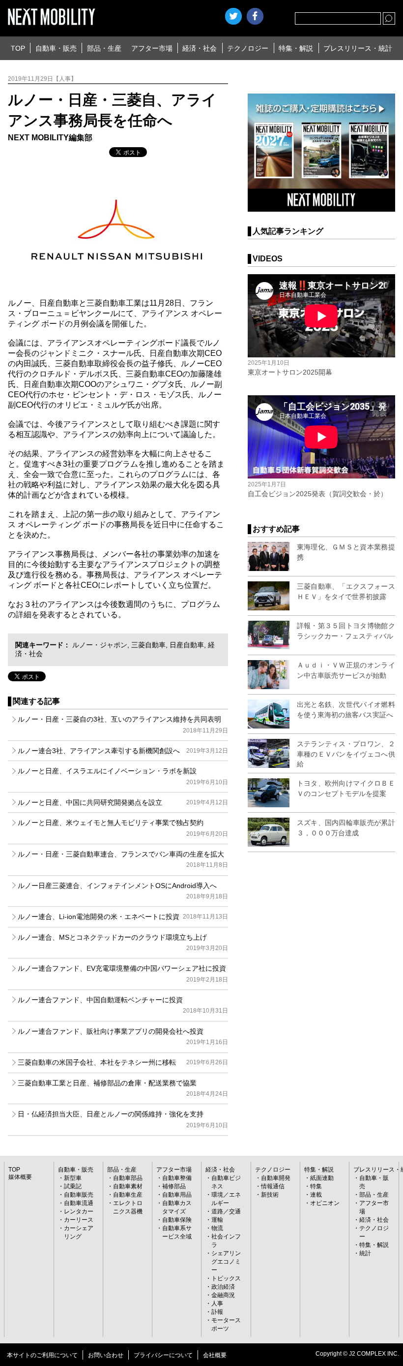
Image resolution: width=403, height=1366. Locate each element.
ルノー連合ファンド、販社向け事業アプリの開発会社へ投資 (123, 1036)
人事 (217, 1303)
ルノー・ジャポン (99, 645)
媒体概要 (20, 1177)
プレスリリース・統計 (357, 48)
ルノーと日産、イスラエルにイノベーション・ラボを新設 (123, 776)
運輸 (217, 1219)
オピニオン (325, 1203)
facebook (255, 16)
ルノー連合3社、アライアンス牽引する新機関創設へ (123, 751)
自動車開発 (275, 1178)
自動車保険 (177, 1219)
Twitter (233, 16)
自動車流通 (78, 1203)
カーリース (78, 1219)
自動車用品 (177, 1194)
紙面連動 (322, 1178)
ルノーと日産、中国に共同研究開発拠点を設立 (123, 802)
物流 (217, 1228)
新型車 (73, 1178)
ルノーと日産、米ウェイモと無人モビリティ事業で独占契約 (123, 828)
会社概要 (215, 1355)
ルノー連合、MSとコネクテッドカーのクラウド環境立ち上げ (123, 942)
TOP (18, 48)
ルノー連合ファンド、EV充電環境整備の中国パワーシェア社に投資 (123, 973)
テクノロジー (247, 48)
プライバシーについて (163, 1355)
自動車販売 (78, 1194)
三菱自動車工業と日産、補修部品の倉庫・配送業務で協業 (123, 1088)
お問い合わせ (105, 1355)
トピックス (226, 1278)
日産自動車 (187, 645)
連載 (316, 1194)
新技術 (270, 1194)
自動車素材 (128, 1186)
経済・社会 (199, 48)
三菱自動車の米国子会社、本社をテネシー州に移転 (123, 1062)
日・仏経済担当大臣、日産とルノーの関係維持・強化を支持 (123, 1119)
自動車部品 (128, 1178)
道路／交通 (226, 1211)
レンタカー (78, 1211)
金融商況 (223, 1295)
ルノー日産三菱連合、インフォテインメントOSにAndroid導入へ (123, 891)
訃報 (217, 1311)
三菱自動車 (148, 645)
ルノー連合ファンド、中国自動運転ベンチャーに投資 (123, 1005)
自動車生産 (128, 1194)
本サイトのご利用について (42, 1355)
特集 (316, 1186)
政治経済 (223, 1286)
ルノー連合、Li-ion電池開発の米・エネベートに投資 (123, 917)
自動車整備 (177, 1178)
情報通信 (273, 1186)
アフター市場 (152, 48)
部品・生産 (104, 48)
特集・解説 (296, 48)
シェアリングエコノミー (226, 1261)
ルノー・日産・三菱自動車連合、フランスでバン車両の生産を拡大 (123, 859)
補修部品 (174, 1186)
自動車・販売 (56, 48)
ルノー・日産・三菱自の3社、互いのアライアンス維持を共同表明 (123, 724)
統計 (365, 1253)
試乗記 (73, 1186)
